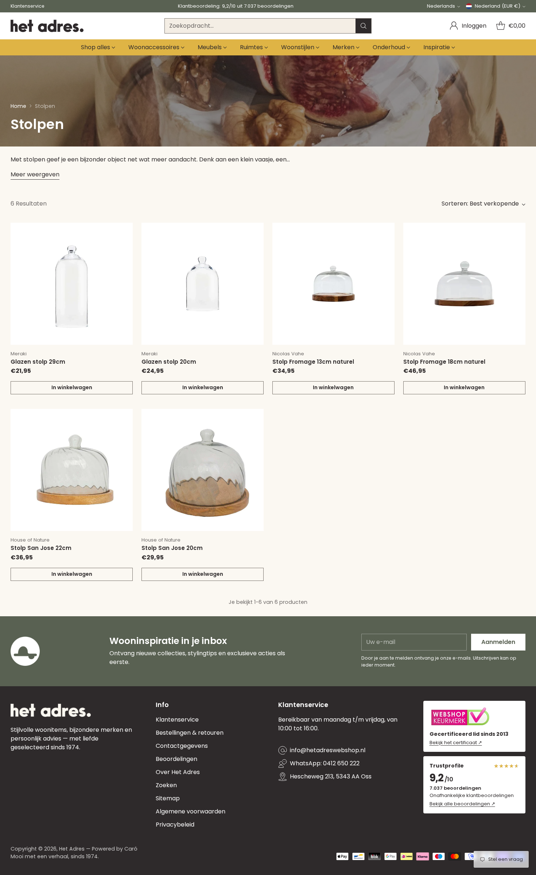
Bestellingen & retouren (190, 732)
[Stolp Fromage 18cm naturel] (464, 284)
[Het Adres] (47, 26)
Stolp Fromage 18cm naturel (444, 362)
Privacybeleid (175, 824)
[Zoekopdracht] (364, 26)
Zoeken (166, 785)
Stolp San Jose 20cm (172, 548)
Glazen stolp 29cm (38, 362)
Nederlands (441, 6)
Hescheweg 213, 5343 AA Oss (331, 776)
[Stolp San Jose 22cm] (72, 470)
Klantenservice (177, 719)
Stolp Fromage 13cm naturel (313, 362)
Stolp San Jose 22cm (41, 548)
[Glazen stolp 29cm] (72, 284)
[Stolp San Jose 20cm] (202, 470)
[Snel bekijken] (123, 232)
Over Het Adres (178, 772)
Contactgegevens (182, 746)
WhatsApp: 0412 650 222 (325, 763)
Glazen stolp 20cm (168, 362)
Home (18, 106)
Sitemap (168, 798)
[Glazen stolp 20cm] (202, 284)
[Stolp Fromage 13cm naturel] (333, 284)
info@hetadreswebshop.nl (327, 750)
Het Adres (72, 848)
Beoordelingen (176, 759)
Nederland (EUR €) (497, 6)
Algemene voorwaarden (190, 811)
